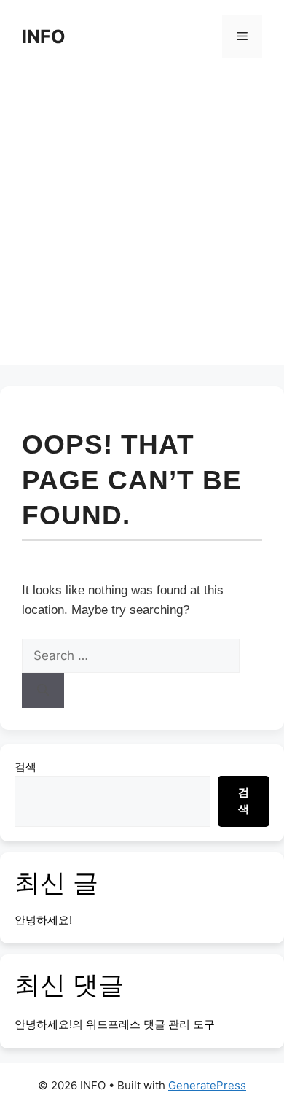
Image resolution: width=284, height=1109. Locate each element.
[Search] (43, 690)
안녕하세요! (43, 920)
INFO (44, 36)
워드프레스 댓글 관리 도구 (150, 1024)
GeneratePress (207, 1085)
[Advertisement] (142, 222)
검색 (25, 767)
